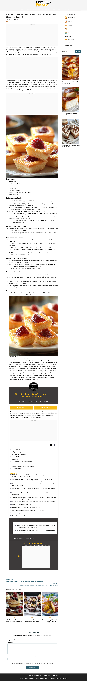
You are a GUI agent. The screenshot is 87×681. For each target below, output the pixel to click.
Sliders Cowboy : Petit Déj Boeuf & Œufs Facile (71, 82)
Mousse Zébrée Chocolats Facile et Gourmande (71, 145)
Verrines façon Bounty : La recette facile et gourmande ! (14, 620)
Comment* (10, 642)
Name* (9, 657)
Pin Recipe (46, 407)
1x (51, 445)
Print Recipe (22, 407)
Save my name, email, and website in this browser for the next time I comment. (32, 663)
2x (53, 445)
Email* (34, 657)
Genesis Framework (39, 678)
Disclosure (47, 678)
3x (56, 445)
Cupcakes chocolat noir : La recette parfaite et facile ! (32, 620)
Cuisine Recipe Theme (29, 678)
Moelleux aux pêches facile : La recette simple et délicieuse (50, 621)
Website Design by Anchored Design (59, 678)
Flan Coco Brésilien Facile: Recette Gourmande (69, 114)
